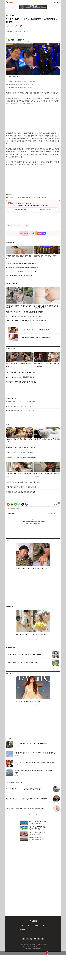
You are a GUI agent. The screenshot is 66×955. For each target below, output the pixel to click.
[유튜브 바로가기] (31, 938)
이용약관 (26, 944)
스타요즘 (12, 15)
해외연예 (8, 673)
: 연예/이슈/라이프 (13, 783)
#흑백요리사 (10, 225)
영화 (36, 926)
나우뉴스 (8, 738)
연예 (7, 15)
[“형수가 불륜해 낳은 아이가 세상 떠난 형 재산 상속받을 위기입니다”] (56, 808)
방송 (7, 540)
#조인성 (19, 225)
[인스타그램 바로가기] (35, 938)
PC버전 (44, 944)
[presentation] (29, 573)
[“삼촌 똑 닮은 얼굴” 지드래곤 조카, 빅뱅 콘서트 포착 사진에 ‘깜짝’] (56, 798)
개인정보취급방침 (33, 944)
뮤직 (29, 926)
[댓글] (20, 26)
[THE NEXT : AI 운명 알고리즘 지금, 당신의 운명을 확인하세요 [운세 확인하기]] (33, 233)
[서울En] (9, 2)
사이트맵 (40, 944)
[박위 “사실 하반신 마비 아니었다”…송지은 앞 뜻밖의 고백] (56, 789)
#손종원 (26, 225)
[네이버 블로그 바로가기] (42, 938)
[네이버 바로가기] (38, 938)
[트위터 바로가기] (27, 938)
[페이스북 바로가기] (23, 938)
